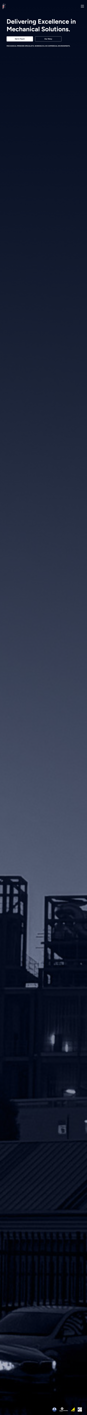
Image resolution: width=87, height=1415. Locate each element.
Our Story (48, 39)
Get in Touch (20, 39)
